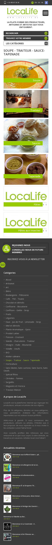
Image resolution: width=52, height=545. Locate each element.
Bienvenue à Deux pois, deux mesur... (26, 496)
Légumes (10, 318)
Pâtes (37, 204)
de (39, 2)
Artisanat (10, 283)
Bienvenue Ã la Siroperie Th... (23, 485)
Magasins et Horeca (15, 386)
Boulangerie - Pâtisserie (17, 295)
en (36, 2)
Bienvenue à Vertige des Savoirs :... (25, 506)
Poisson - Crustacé (15, 337)
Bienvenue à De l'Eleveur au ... (23, 534)
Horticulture (11, 363)
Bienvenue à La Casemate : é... (24, 524)
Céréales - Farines (14, 378)
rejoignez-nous (21, 245)
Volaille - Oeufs (13, 348)
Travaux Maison (13, 389)
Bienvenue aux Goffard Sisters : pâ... (26, 454)
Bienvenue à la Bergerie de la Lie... (25, 465)
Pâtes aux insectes (29, 230)
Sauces (36, 143)
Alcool (8, 279)
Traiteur (35, 110)
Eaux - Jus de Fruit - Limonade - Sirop (23, 321)
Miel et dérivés (13, 325)
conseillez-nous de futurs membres (27, 250)
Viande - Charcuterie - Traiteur (20, 341)
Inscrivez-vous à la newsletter (26, 259)
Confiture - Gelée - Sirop (17, 310)
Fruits (8, 314)
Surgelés (10, 382)
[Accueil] (22, 14)
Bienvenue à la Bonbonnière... (23, 475)
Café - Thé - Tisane (15, 298)
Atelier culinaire (13, 356)
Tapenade (34, 176)
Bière (8, 291)
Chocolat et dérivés (15, 302)
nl (42, 2)
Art (7, 287)
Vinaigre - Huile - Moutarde (18, 344)
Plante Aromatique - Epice (18, 329)
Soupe (36, 80)
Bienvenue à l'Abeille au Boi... (15, 517)
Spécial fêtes (12, 374)
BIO (7, 352)
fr (32, 2)
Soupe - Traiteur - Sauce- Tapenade (23, 360)
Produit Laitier (12, 333)
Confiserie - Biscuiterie (16, 306)
